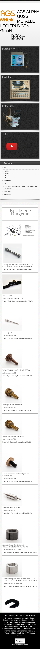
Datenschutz (7, 194)
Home (5, 168)
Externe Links (8, 184)
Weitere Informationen (19, 645)
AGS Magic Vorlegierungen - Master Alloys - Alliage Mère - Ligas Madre (21, 187)
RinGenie (7, 173)
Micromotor (8, 178)
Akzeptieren (20, 641)
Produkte (6, 171)
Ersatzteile (7, 180)
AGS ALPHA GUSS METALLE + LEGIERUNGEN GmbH (19, 21)
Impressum (7, 191)
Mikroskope (8, 176)
